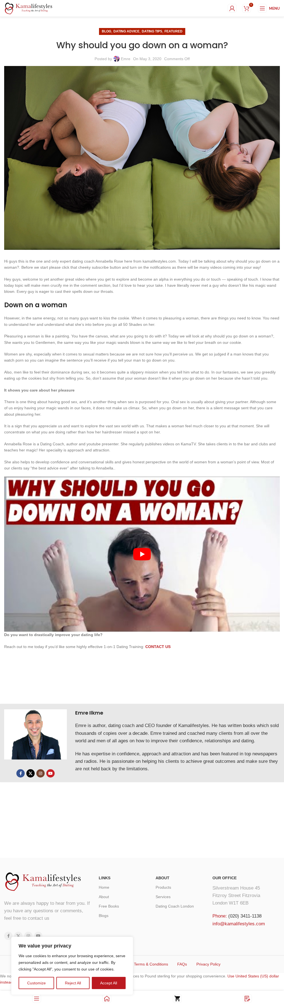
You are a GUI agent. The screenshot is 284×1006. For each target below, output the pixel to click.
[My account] (232, 8)
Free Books (109, 906)
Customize (36, 983)
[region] (72, 966)
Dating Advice (126, 31)
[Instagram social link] (40, 773)
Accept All (108, 983)
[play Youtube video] (142, 554)
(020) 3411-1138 (245, 916)
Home (104, 887)
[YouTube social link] (50, 773)
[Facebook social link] (20, 773)
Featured (173, 31)
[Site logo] (28, 8)
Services (163, 897)
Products (163, 887)
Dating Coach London (175, 906)
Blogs (103, 915)
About (104, 897)
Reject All (73, 983)
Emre (125, 59)
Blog (106, 31)
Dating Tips (152, 31)
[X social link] (30, 773)
